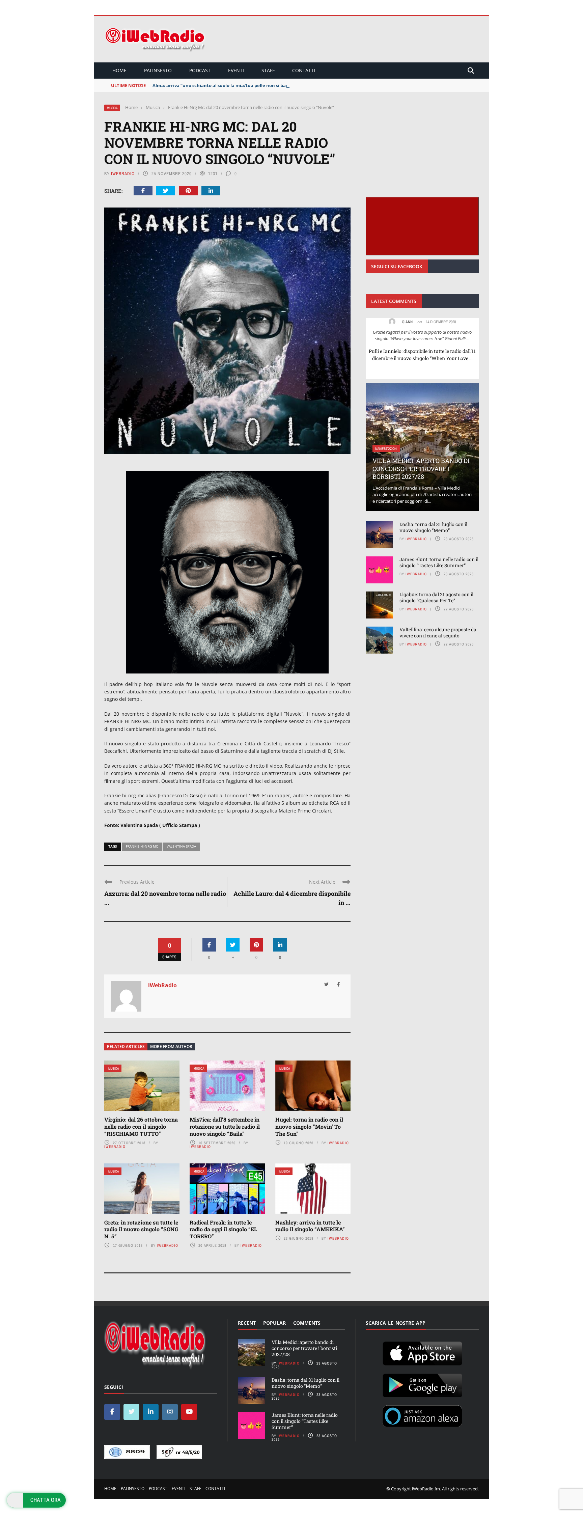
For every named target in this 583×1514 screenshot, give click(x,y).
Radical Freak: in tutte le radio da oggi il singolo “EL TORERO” (223, 1229)
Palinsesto (158, 70)
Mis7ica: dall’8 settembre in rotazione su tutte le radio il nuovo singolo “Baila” (225, 1126)
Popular (274, 1323)
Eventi (236, 70)
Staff (268, 70)
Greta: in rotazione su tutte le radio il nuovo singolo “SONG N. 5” (141, 1229)
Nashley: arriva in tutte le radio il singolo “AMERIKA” (310, 1226)
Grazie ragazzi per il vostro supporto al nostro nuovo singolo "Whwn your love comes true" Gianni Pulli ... (422, 335)
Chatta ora (45, 1499)
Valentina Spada (181, 846)
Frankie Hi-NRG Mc (142, 846)
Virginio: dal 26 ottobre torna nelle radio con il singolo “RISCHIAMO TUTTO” (141, 1126)
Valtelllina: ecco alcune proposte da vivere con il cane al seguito (437, 632)
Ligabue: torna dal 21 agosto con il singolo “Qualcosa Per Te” (436, 597)
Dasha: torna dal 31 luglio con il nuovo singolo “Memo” (433, 527)
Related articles (126, 1046)
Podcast (200, 70)
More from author (171, 1046)
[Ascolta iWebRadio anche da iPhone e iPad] (422, 1352)
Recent (247, 1323)
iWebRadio (123, 173)
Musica (112, 108)
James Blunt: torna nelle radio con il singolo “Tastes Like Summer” (438, 562)
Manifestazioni (386, 448)
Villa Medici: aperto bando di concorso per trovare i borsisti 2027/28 (421, 468)
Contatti (303, 70)
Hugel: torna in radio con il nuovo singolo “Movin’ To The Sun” (309, 1126)
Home (119, 70)
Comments (307, 1323)
